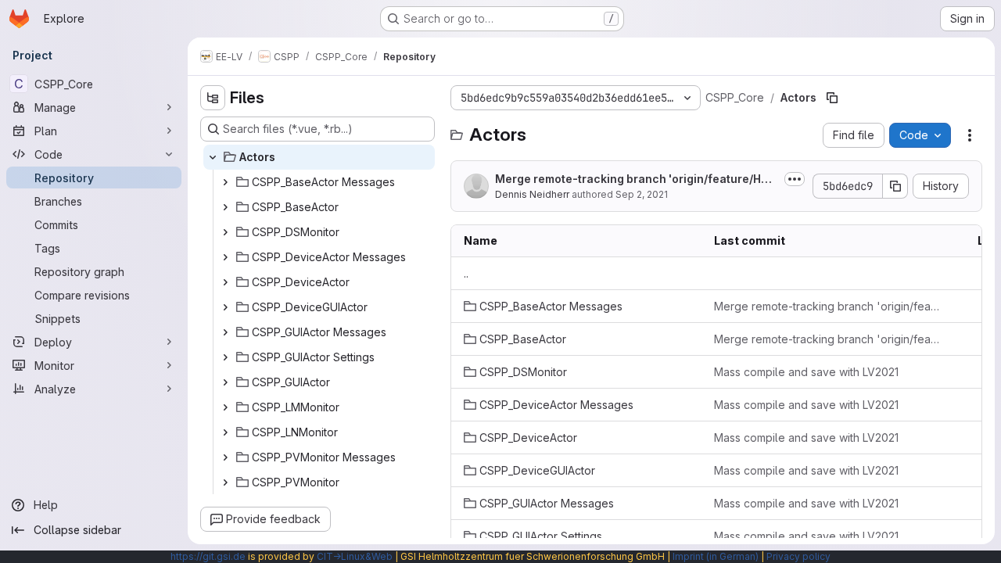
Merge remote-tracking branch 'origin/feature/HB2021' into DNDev (635, 179)
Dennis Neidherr (532, 194)
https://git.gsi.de (208, 556)
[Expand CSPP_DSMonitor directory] (225, 232)
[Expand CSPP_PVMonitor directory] (225, 482)
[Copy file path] (832, 97)
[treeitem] (319, 157)
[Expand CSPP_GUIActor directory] (225, 382)
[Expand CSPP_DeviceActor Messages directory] (225, 257)
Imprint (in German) (716, 556)
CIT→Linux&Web (355, 556)
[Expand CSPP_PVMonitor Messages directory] (225, 457)
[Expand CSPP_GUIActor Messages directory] (225, 332)
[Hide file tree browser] (212, 97)
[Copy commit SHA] (895, 186)
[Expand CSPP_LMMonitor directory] (225, 407)
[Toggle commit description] (794, 179)
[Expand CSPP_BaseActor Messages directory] (225, 182)
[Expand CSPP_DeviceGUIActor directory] (225, 307)
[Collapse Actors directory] (212, 157)
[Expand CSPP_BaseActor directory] (225, 207)
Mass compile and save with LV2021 (806, 371)
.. (466, 273)
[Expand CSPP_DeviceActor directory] (225, 282)
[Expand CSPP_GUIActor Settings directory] (225, 357)
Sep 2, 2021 (641, 194)
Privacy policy (798, 556)
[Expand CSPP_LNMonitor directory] (225, 432)
